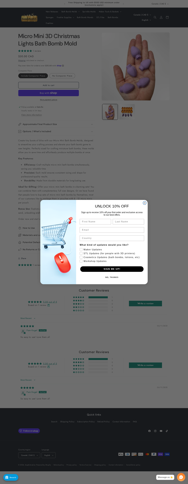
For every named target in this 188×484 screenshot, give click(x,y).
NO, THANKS (111, 277)
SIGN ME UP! (112, 269)
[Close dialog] (144, 203)
